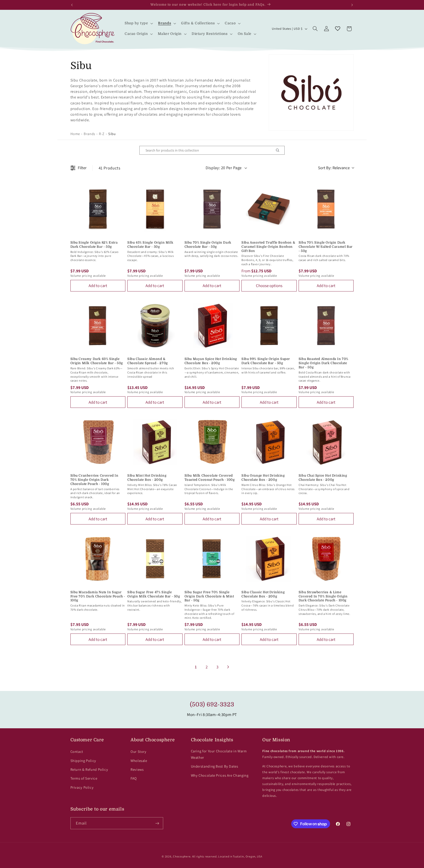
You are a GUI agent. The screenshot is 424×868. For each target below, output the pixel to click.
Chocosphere (181, 856)
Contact (76, 751)
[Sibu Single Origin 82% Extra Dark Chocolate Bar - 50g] (98, 209)
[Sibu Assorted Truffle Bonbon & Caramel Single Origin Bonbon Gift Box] (269, 209)
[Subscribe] (157, 823)
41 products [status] (109, 168)
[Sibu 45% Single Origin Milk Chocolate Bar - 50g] (155, 209)
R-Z (102, 133)
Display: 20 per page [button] (224, 167)
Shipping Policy (83, 760)
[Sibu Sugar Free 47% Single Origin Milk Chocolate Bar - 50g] (155, 558)
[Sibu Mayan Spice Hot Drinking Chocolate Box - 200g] (212, 325)
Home (75, 133)
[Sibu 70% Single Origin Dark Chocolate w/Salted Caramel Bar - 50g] (326, 209)
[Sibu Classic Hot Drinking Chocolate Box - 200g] (269, 558)
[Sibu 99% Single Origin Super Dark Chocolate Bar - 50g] (269, 325)
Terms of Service (83, 778)
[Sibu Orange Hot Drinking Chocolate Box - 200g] (269, 442)
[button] (138, 23)
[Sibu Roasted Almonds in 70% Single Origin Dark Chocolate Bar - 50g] (326, 325)
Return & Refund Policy (89, 769)
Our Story (138, 751)
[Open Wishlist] (337, 28)
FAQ (134, 778)
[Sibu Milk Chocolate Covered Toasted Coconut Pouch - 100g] (212, 442)
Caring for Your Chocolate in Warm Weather (219, 754)
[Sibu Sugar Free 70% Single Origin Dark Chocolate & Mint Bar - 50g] (212, 558)
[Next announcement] (352, 5)
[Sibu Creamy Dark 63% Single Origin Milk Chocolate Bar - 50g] (98, 325)
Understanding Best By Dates (214, 766)
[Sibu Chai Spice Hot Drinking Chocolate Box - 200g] (326, 442)
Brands (89, 133)
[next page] (228, 667)
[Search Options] (279, 150)
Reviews (137, 769)
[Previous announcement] (71, 5)
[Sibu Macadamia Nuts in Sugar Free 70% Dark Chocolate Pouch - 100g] (98, 558)
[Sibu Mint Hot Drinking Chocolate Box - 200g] (155, 442)
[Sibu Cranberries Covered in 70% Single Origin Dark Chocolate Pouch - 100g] (98, 442)
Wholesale (139, 760)
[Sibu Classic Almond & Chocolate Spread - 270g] (155, 325)
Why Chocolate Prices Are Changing (220, 775)
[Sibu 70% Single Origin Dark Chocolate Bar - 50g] (212, 209)
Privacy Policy (82, 787)
